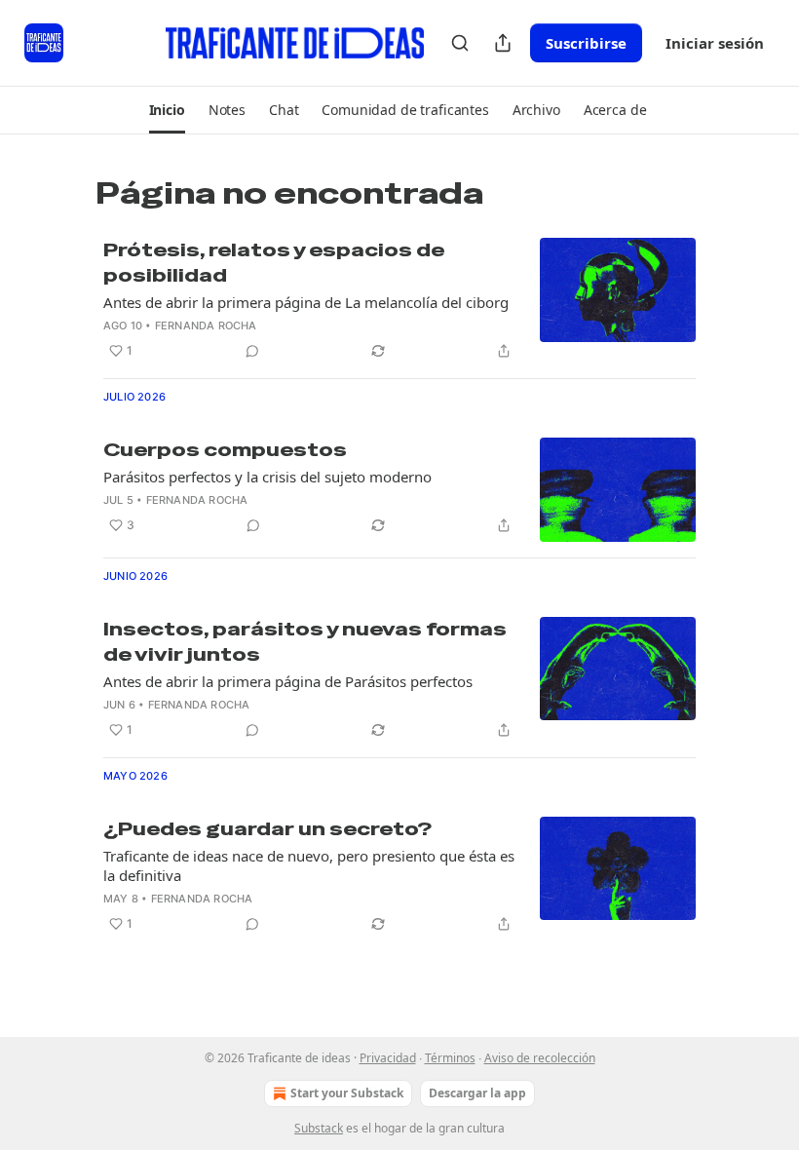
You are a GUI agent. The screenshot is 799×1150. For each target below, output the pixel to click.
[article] (399, 300)
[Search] (459, 42)
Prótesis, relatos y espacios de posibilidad (273, 263)
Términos (450, 1058)
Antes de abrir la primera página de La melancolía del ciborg (306, 302)
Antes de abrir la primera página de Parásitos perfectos (288, 681)
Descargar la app (477, 1093)
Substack (318, 1128)
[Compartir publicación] (502, 42)
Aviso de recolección (539, 1058)
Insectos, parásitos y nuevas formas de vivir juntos (305, 642)
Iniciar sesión (715, 43)
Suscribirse (586, 43)
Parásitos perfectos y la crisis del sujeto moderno (267, 476)
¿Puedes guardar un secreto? (267, 829)
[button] (167, 110)
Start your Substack (346, 1093)
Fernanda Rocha (206, 325)
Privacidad (388, 1058)
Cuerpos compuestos (225, 450)
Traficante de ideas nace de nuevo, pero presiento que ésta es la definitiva (308, 865)
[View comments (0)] (252, 351)
